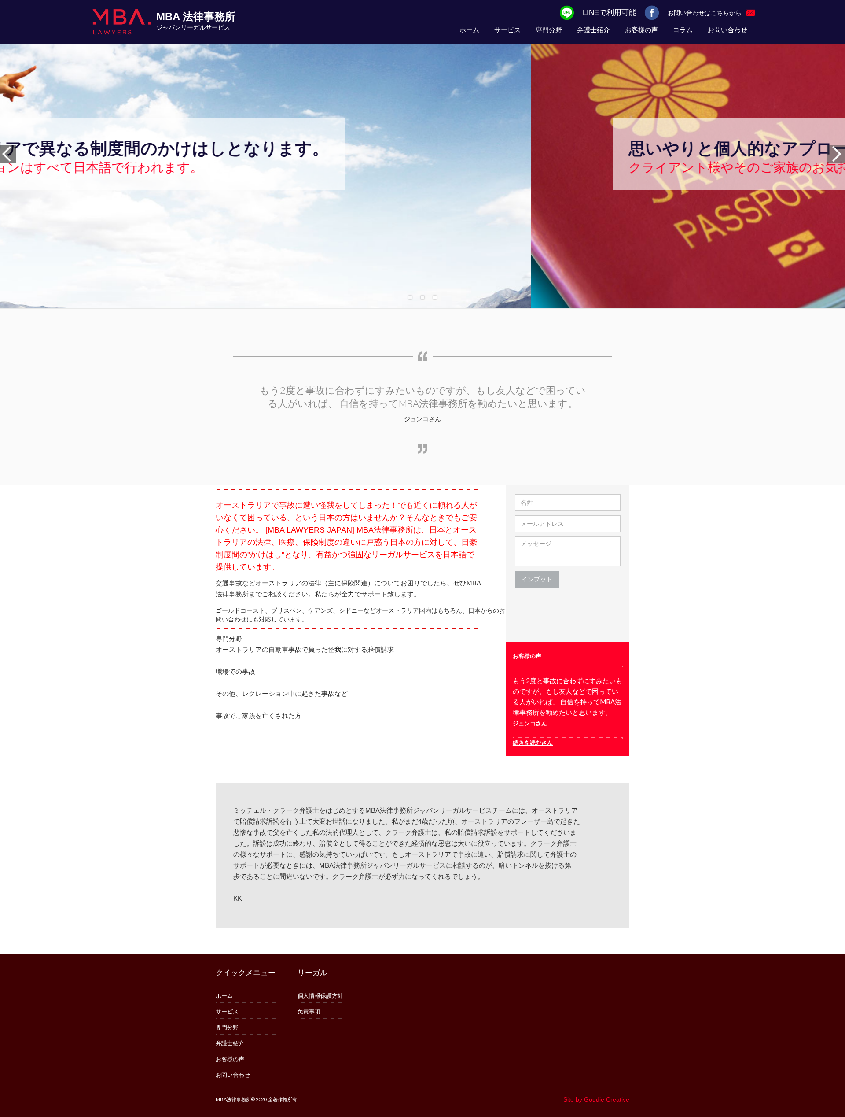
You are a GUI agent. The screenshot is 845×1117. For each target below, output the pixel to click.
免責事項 (309, 1011)
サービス (507, 29)
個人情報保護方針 (320, 995)
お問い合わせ (727, 29)
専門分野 (549, 29)
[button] (827, 154)
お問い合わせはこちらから (705, 12)
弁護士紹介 (593, 29)
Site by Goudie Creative (596, 1099)
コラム (683, 29)
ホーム (469, 29)
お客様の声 (641, 29)
